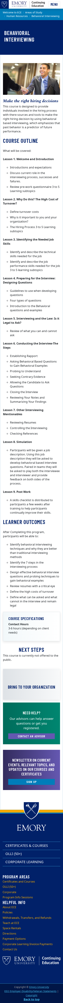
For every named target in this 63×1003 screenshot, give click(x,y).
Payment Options (14, 939)
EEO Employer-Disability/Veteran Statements (30, 991)
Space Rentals (12, 928)
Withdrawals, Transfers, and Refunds (27, 918)
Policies (8, 912)
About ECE (9, 907)
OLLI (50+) (13, 853)
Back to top (32, 999)
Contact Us (10, 949)
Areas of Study (33, 12)
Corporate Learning (24, 862)
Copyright (31, 995)
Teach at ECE (11, 923)
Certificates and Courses (19, 882)
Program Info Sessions (18, 897)
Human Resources (17, 16)
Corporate (9, 892)
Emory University (39, 987)
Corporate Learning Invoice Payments (28, 944)
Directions (9, 934)
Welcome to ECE (12, 12)
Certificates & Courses (26, 845)
